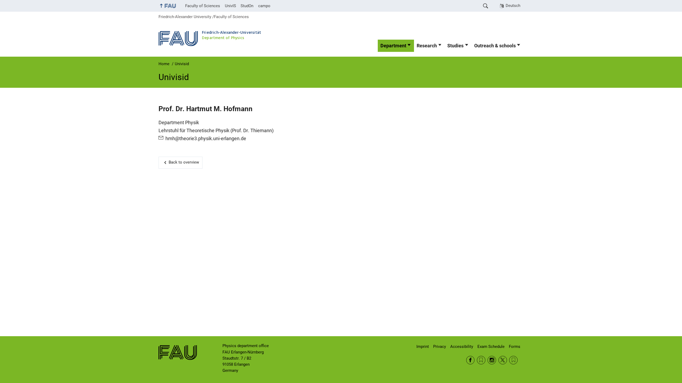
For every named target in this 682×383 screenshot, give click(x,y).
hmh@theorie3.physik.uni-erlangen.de (205, 138)
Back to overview (184, 162)
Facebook (470, 360)
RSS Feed (481, 360)
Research (427, 45)
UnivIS (230, 5)
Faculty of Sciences (202, 5)
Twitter (502, 360)
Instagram (492, 360)
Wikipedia (513, 360)
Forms (514, 346)
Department (393, 45)
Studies (455, 45)
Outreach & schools (495, 45)
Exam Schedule (491, 346)
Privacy (439, 346)
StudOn (247, 5)
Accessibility (461, 346)
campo (264, 5)
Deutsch (513, 5)
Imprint (422, 346)
